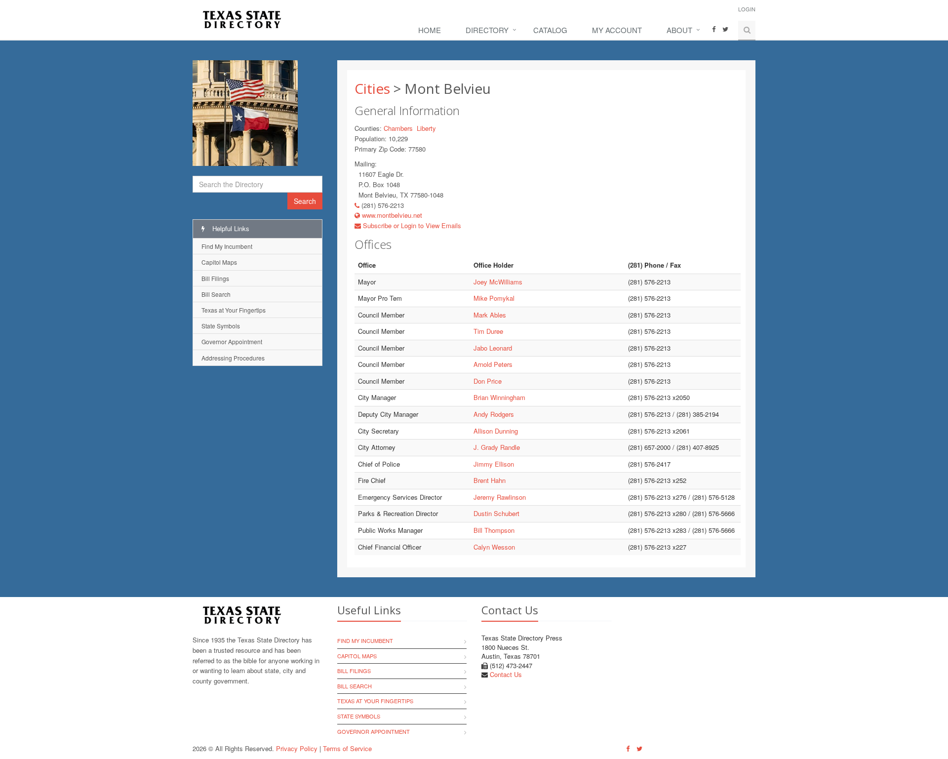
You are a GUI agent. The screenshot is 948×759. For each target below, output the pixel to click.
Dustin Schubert (496, 513)
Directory (487, 30)
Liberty (426, 128)
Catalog (550, 30)
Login (746, 9)
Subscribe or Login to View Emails (411, 225)
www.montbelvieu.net (391, 215)
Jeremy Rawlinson (500, 497)
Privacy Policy (296, 748)
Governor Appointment (231, 341)
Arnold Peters (493, 364)
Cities (372, 88)
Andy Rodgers (494, 414)
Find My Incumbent (226, 246)
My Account (617, 30)
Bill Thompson (494, 530)
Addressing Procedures (233, 358)
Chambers (398, 128)
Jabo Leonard (493, 348)
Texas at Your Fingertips (233, 310)
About (679, 30)
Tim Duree (488, 331)
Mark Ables (490, 315)
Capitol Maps (219, 262)
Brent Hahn (490, 480)
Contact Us (506, 674)
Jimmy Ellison (494, 464)
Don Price (488, 381)
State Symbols (220, 325)
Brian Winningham (499, 397)
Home (429, 30)
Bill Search (216, 294)
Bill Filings (215, 278)
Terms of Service (347, 748)
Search (305, 201)
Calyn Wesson (494, 547)
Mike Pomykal (494, 298)
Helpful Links (229, 228)
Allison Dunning (496, 431)
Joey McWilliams (498, 281)
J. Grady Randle (497, 447)
